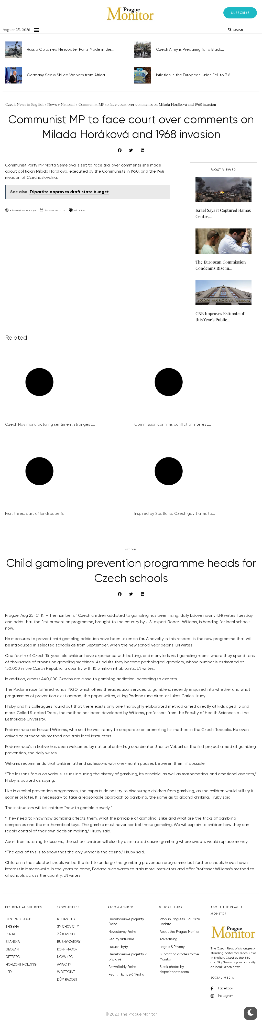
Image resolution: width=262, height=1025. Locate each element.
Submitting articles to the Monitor (179, 957)
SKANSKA (13, 942)
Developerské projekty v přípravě (127, 957)
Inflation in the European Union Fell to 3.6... (194, 75)
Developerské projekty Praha (126, 922)
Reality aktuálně (121, 939)
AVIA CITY (64, 964)
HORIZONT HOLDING (21, 964)
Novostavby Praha (122, 932)
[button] (240, 12)
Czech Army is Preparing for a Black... (190, 49)
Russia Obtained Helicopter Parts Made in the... (70, 49)
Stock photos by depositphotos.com (174, 969)
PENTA (10, 934)
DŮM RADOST (67, 979)
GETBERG (13, 957)
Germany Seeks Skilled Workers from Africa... (67, 75)
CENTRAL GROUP (18, 919)
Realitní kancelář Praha (126, 974)
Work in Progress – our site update (180, 922)
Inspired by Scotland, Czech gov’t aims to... (174, 514)
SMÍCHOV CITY (68, 926)
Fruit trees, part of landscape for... (37, 514)
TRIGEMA (12, 926)
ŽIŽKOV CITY (66, 934)
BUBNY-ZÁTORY (68, 942)
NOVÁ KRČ (65, 957)
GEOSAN (12, 949)
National (80, 210)
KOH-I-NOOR (67, 949)
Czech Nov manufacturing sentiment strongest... (50, 424)
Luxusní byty (118, 947)
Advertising (168, 939)
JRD (9, 972)
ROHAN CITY (66, 919)
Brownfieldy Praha (122, 967)
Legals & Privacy (172, 947)
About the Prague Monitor (179, 932)
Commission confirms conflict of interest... (172, 424)
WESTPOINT (66, 972)
